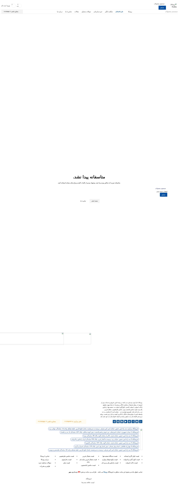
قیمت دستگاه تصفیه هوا (110, 456)
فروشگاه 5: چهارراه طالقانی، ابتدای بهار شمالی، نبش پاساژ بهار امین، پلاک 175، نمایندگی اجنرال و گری (106, 446)
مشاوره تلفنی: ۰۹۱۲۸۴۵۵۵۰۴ (10, 11)
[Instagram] (133, 421)
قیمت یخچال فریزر (88, 456)
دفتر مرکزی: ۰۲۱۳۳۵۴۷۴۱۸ (72, 421)
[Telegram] (136, 421)
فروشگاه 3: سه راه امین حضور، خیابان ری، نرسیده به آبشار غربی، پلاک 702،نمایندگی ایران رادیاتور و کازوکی (104, 439)
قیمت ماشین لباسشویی (88, 465)
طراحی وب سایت (90, 472)
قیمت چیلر (66, 463)
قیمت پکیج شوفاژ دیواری (110, 459)
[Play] (125, 421)
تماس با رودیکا (44, 456)
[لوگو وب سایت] (172, 5)
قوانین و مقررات (45, 466)
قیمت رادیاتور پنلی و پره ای (110, 463)
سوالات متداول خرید (45, 463)
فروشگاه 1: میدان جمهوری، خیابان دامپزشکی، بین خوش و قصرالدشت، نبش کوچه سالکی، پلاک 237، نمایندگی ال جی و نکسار (99, 432)
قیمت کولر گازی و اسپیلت (131, 459)
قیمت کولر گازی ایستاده (131, 456)
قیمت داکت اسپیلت (132, 463)
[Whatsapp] (140, 421)
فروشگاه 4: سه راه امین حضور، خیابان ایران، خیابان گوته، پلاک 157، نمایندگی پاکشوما (111, 443)
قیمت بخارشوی (66, 459)
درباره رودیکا (45, 459)
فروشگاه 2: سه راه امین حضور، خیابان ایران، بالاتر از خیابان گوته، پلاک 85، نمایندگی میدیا (110, 436)
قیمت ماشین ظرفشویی (66, 456)
